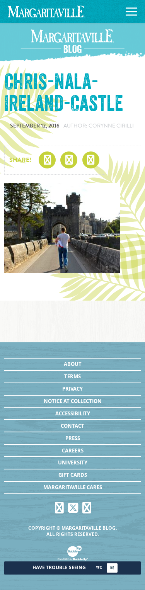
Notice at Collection (73, 401)
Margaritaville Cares (72, 487)
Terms (72, 376)
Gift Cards (72, 474)
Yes (99, 568)
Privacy (72, 388)
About (73, 363)
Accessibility (72, 413)
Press (72, 438)
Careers (73, 450)
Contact (72, 425)
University (72, 462)
